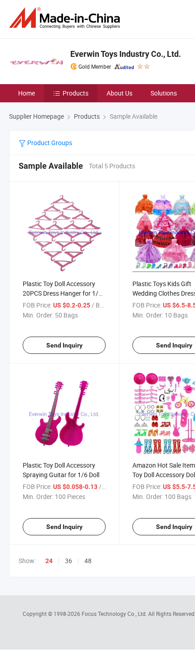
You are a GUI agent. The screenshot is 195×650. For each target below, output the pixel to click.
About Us (119, 93)
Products (75, 93)
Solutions (164, 93)
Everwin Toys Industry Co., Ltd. (125, 54)
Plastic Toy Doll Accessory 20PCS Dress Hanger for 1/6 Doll (62, 293)
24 (49, 560)
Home (26, 93)
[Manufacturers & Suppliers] (66, 18)
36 (68, 560)
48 (88, 560)
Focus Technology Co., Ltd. (115, 613)
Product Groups (49, 142)
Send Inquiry (64, 345)
